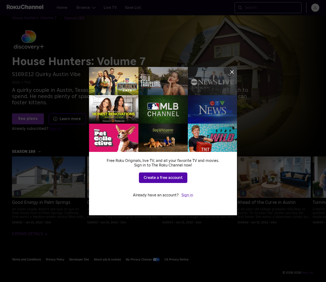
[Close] (232, 72)
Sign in (187, 195)
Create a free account (163, 178)
